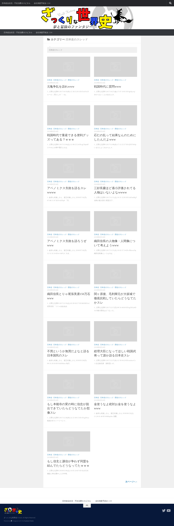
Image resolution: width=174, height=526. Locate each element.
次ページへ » (131, 481)
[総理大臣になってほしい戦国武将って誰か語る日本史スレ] (115, 331)
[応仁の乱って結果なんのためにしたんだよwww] (115, 115)
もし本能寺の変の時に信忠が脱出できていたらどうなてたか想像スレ (68, 408)
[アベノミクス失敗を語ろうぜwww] (68, 221)
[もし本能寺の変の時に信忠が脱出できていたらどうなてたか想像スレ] (68, 384)
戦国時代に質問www (107, 86)
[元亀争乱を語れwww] (68, 67)
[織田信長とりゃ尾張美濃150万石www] (68, 274)
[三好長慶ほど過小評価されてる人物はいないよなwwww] (115, 168)
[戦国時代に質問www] (115, 67)
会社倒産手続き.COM (42, 3)
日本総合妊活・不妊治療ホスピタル (16, 3)
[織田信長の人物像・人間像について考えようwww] (115, 221)
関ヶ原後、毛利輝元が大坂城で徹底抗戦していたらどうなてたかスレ (115, 298)
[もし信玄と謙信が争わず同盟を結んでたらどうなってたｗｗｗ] (68, 441)
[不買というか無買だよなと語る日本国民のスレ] (68, 331)
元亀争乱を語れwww (60, 86)
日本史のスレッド (60, 80)
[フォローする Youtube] (168, 510)
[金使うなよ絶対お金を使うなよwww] (115, 384)
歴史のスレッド (73, 80)
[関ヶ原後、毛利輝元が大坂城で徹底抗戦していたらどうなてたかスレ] (115, 274)
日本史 (49, 80)
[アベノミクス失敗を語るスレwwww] (68, 168)
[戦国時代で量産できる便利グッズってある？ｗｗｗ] (68, 115)
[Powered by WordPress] (11, 521)
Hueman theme (29, 521)
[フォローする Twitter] (164, 510)
